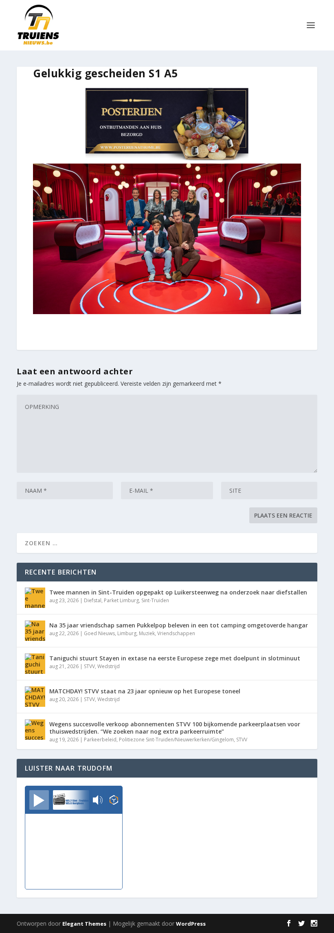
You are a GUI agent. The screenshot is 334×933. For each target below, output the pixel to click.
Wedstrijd (108, 666)
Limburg (126, 633)
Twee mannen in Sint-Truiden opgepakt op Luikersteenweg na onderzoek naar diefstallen (178, 592)
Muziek (147, 633)
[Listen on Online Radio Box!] (114, 800)
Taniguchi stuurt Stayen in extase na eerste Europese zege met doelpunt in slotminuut (174, 658)
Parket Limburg (121, 600)
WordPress (191, 923)
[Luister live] (39, 800)
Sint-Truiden (155, 600)
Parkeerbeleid (100, 739)
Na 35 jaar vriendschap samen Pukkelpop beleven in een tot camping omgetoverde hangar (178, 625)
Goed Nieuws (99, 633)
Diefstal (92, 600)
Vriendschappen (176, 633)
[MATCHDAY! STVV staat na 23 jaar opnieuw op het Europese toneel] (35, 696)
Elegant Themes (84, 923)
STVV (89, 666)
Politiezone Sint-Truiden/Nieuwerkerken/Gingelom (176, 739)
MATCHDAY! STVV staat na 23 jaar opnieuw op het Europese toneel (144, 691)
